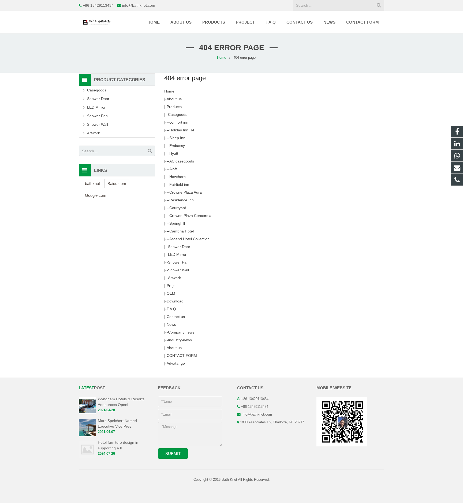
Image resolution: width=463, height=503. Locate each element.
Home (169, 91)
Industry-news (180, 340)
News (171, 324)
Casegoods (177, 114)
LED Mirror (177, 254)
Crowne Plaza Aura (185, 192)
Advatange (176, 363)
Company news (181, 332)
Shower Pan (178, 262)
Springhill (177, 223)
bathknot (92, 183)
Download (175, 301)
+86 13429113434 (98, 5)
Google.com (95, 195)
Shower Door (179, 247)
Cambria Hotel (181, 231)
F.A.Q (171, 309)
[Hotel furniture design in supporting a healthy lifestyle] (87, 457)
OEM (171, 293)
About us (174, 99)
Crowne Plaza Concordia (190, 215)
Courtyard (177, 208)
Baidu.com (116, 183)
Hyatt (173, 153)
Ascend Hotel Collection (189, 239)
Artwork (174, 278)
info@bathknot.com (138, 5)
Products (174, 107)
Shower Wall (178, 270)
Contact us (176, 317)
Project (172, 285)
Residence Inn (181, 200)
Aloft (173, 169)
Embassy (177, 145)
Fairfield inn (179, 184)
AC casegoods (181, 161)
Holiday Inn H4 (181, 130)
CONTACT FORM (182, 355)
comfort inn (178, 122)
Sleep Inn (177, 138)
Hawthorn (177, 177)
